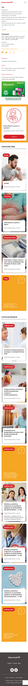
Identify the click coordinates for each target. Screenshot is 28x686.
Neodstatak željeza (10, 237)
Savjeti (15, 663)
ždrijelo (6, 155)
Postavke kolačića (18, 680)
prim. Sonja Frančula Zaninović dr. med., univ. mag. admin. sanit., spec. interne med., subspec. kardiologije (13, 38)
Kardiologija (9, 326)
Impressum (12, 677)
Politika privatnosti (9, 680)
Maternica (4, 58)
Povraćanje (7, 196)
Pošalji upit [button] (14, 136)
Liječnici (9, 663)
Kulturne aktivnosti (7, 74)
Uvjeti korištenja (19, 677)
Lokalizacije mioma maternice (9, 61)
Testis (6, 279)
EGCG (3, 65)
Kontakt (7, 677)
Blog (19, 663)
